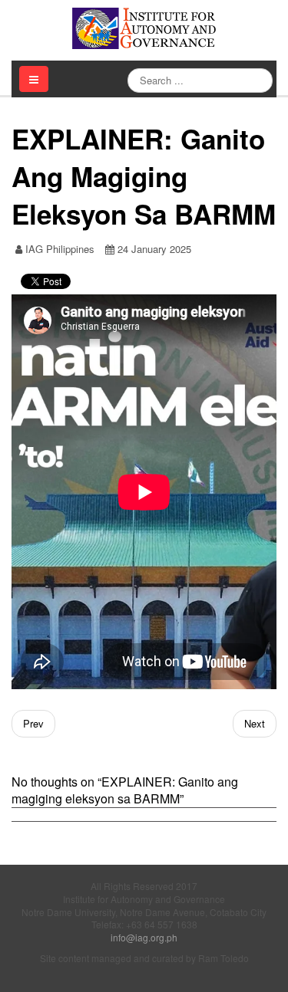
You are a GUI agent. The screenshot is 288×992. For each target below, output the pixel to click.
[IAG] (144, 28)
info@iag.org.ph (144, 937)
